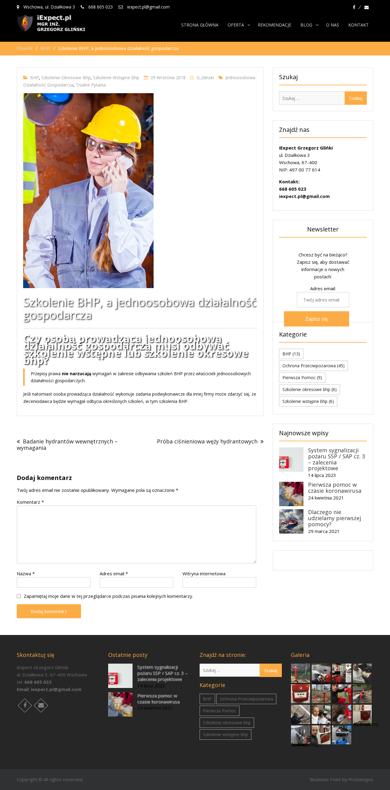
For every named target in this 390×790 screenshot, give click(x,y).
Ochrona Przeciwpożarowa (313, 366)
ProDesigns (361, 779)
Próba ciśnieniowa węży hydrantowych (207, 441)
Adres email (114, 573)
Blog (306, 25)
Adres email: (323, 288)
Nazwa (26, 573)
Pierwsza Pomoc (302, 377)
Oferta (236, 25)
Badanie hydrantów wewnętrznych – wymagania (67, 444)
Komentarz (30, 502)
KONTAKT (358, 25)
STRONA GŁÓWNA (199, 25)
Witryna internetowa (204, 573)
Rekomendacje (274, 25)
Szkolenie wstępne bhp (116, 77)
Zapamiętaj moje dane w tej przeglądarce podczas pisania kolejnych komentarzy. (108, 596)
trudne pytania (91, 85)
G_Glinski (205, 77)
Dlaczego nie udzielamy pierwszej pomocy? (334, 518)
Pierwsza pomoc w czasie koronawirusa (334, 487)
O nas (332, 25)
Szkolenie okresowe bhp (65, 77)
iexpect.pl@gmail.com (304, 196)
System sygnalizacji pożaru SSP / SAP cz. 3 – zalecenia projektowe (336, 459)
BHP (34, 77)
